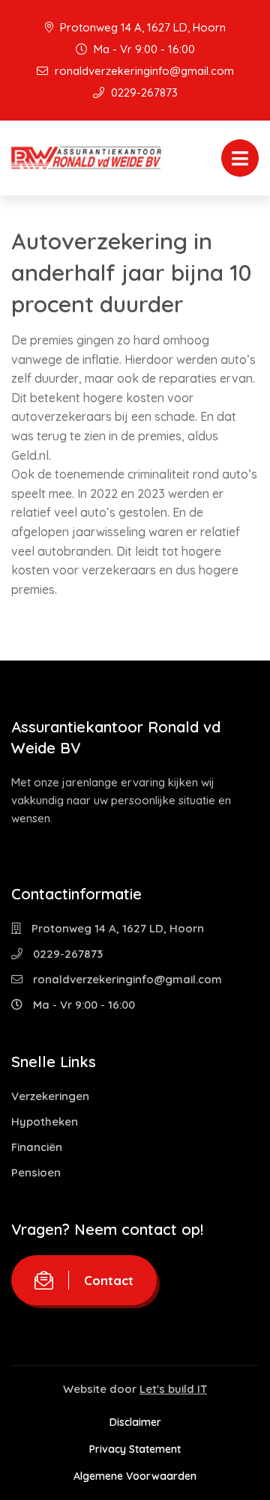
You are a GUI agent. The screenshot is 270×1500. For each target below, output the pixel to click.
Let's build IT (173, 1389)
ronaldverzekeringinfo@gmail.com (143, 71)
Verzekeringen (50, 1096)
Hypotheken (44, 1121)
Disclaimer (135, 1422)
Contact (109, 1280)
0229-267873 (143, 92)
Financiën (36, 1147)
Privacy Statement (135, 1449)
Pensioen (36, 1172)
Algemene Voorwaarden (135, 1476)
